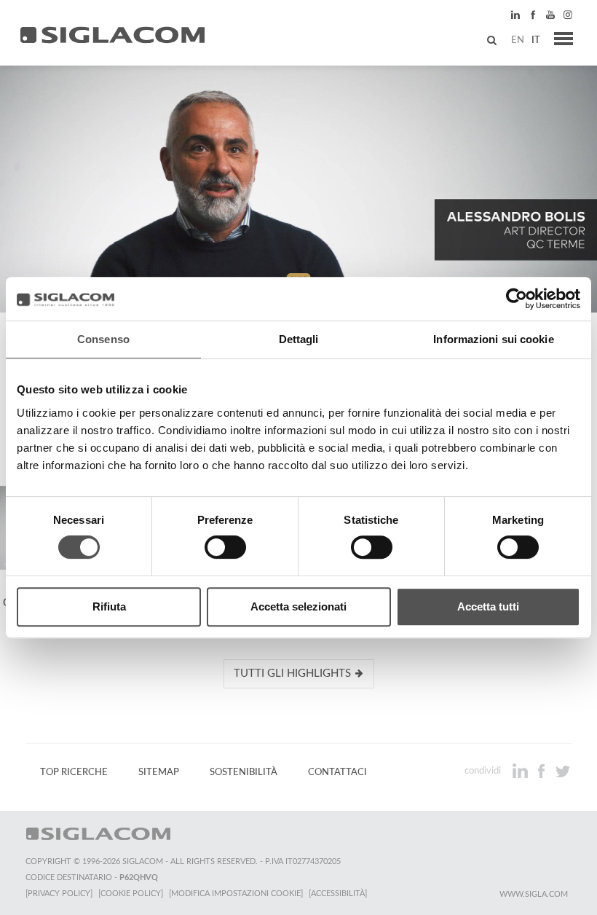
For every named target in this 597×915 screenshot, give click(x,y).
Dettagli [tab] (299, 339)
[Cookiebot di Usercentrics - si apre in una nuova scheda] (516, 299)
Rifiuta (109, 606)
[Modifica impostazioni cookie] (236, 894)
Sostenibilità (243, 772)
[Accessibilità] (338, 894)
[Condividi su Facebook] (542, 771)
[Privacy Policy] (58, 894)
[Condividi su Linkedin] (521, 771)
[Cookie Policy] (130, 894)
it (535, 40)
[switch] (225, 547)
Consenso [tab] (103, 339)
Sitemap (158, 772)
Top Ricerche (74, 772)
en (517, 40)
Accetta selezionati (298, 606)
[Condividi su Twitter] (562, 771)
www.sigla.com (533, 894)
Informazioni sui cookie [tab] (493, 339)
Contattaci (337, 772)
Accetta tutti (488, 606)
